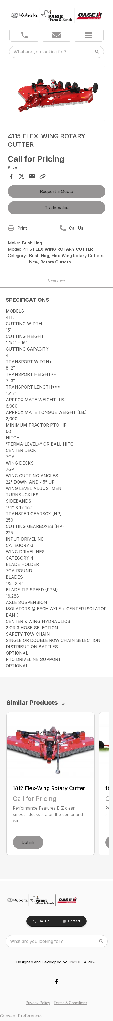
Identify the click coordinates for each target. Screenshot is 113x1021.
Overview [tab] (56, 280)
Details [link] (28, 842)
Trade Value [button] (57, 207)
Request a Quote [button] (56, 191)
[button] (24, 35)
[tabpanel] (56, 94)
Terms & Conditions (70, 1002)
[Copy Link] (42, 176)
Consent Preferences (21, 1015)
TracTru (74, 962)
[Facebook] (56, 981)
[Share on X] (21, 176)
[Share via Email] (32, 176)
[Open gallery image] (56, 93)
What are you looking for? (40, 51)
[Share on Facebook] (11, 176)
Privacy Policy (38, 1002)
